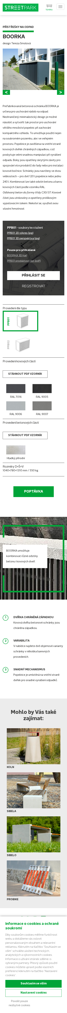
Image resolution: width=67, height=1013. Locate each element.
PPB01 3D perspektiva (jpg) (23, 238)
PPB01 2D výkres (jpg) (20, 233)
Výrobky (49, 10)
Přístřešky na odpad (18, 27)
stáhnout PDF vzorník (25, 374)
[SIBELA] (33, 793)
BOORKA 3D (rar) (17, 255)
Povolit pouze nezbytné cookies (19, 1003)
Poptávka (33, 491)
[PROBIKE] (33, 882)
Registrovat (33, 286)
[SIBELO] (33, 838)
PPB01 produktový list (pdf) (24, 261)
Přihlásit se (33, 275)
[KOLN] (33, 749)
